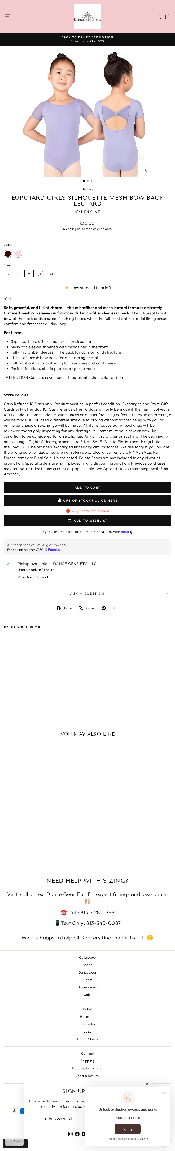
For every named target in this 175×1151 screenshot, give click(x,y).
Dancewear (87, 972)
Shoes (87, 965)
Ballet (87, 1009)
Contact (87, 1053)
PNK (18, 254)
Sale (87, 994)
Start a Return (87, 1076)
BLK (8, 254)
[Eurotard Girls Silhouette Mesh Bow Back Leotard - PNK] (11, 700)
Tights (88, 980)
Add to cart (20, 691)
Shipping (69, 229)
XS (52, 272)
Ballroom (87, 1016)
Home (86, 189)
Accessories (87, 987)
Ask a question (87, 593)
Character (88, 1024)
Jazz (87, 1031)
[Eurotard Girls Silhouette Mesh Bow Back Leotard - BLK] (6, 700)
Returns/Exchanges (87, 1068)
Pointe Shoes (87, 1039)
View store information (34, 577)
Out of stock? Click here (90, 500)
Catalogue (87, 957)
